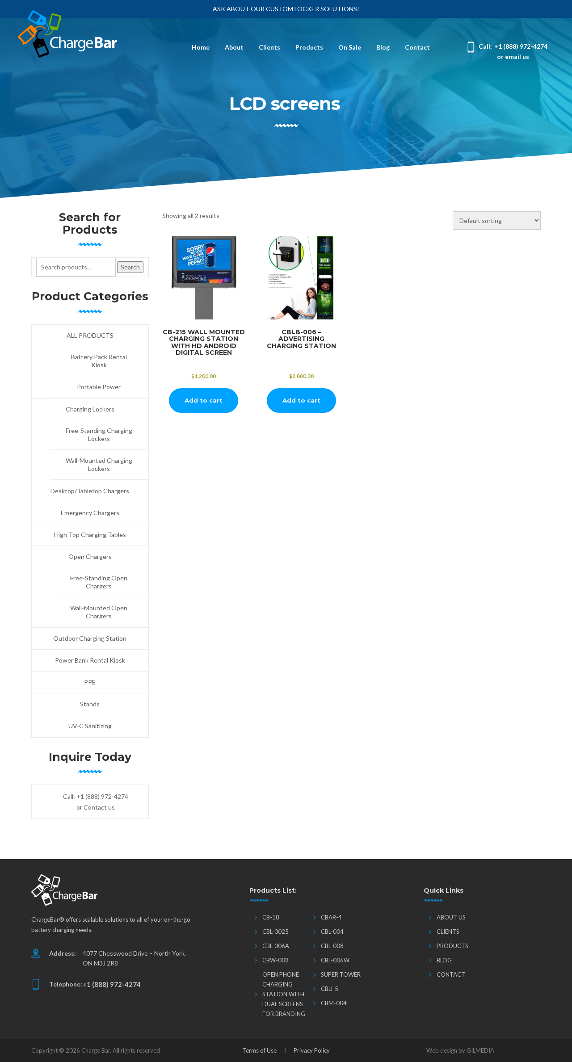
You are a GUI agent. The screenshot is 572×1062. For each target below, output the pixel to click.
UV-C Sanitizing (90, 726)
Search (130, 267)
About (234, 47)
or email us (513, 56)
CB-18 (270, 917)
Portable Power (99, 386)
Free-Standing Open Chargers (98, 582)
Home (201, 47)
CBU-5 (329, 988)
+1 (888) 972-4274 (520, 46)
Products (309, 47)
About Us (451, 917)
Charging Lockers (90, 409)
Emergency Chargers (90, 512)
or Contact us (95, 807)
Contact (417, 47)
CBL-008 (332, 945)
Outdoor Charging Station (89, 638)
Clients (269, 47)
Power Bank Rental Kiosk (90, 660)
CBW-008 (275, 960)
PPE (90, 682)
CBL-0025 (275, 931)
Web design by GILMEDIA (460, 1050)
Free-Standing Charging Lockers (99, 434)
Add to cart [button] (204, 400)
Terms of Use (259, 1050)
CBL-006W (335, 960)
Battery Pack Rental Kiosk (99, 361)
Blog (383, 47)
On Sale (349, 47)
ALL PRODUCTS (90, 335)
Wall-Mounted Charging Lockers (99, 464)
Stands (90, 704)
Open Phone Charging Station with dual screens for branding (283, 994)
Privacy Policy (312, 1050)
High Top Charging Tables (90, 534)
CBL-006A (275, 945)
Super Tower (341, 974)
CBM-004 (334, 1003)
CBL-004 (332, 931)
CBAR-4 (331, 917)
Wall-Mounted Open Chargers (98, 612)
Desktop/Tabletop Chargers (89, 491)
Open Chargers (90, 556)
